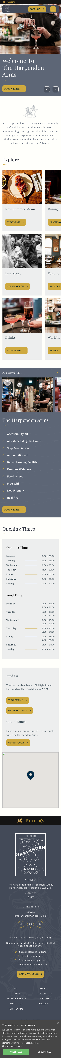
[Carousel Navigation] (51, 89)
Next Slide (56, 89)
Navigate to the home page (11, 9)
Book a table (12, 509)
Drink (16, 993)
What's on (16, 1003)
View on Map (15, 700)
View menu (13, 222)
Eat (16, 988)
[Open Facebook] (21, 924)
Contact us (44, 993)
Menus (44, 988)
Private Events (16, 998)
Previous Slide (47, 89)
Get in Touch (16, 742)
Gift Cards (16, 1008)
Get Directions (17, 710)
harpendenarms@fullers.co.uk (30, 916)
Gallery (44, 1003)
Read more (35, 1043)
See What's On (15, 286)
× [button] (58, 1023)
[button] (31, 775)
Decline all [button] (44, 1051)
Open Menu (53, 9)
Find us (44, 998)
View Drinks (14, 350)
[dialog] (30, 1039)
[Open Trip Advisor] (40, 924)
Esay (31, 897)
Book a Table (12, 88)
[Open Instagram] (30, 924)
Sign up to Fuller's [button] (30, 973)
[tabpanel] (30, 442)
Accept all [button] (16, 1051)
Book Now (35, 9)
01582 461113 (31, 906)
